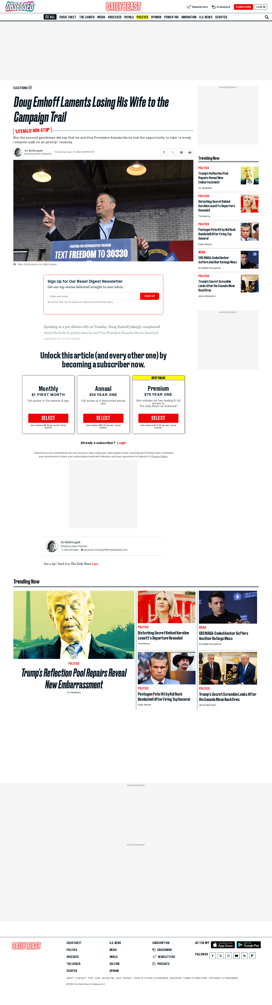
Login (121, 443)
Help (119, 978)
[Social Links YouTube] (236, 957)
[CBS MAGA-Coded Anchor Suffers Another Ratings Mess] (250, 267)
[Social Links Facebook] (212, 957)
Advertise (108, 978)
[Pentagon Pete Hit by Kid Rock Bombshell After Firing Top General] (250, 239)
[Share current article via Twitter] (172, 152)
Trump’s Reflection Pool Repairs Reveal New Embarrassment (73, 678)
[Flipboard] (252, 957)
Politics (142, 17)
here (95, 563)
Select (48, 418)
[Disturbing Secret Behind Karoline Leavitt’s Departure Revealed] (250, 211)
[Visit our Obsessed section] (33, 7)
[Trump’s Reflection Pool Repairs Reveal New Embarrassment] (250, 183)
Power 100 (171, 17)
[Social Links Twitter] (220, 957)
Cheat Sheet (67, 17)
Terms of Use (89, 302)
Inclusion (175, 978)
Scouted (221, 17)
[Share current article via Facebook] (164, 152)
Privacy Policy (106, 302)
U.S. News (205, 17)
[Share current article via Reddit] (189, 152)
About (70, 978)
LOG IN (260, 6)
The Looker (87, 17)
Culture (115, 964)
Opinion (156, 17)
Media (101, 17)
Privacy (127, 978)
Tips (90, 978)
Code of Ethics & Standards (151, 978)
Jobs (97, 978)
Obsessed (114, 17)
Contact (81, 978)
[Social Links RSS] (244, 957)
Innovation (188, 17)
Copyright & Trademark (223, 978)
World (114, 957)
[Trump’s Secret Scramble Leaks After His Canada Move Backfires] (250, 291)
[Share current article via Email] (181, 152)
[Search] (267, 17)
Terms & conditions (195, 978)
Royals (129, 17)
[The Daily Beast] (124, 7)
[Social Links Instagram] (228, 957)
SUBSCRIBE (243, 6)
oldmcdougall (71, 550)
